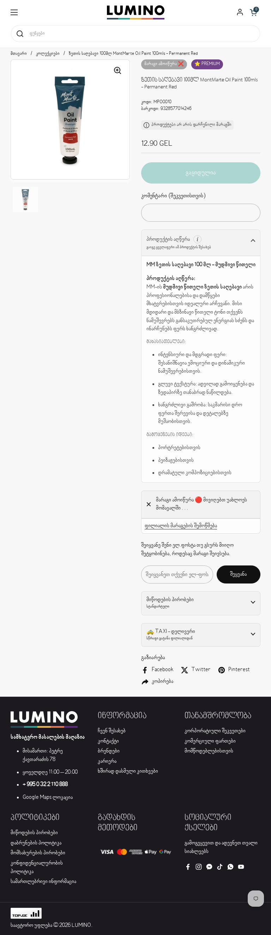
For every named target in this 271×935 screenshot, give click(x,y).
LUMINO (81, 925)
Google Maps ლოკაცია (48, 797)
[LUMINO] (135, 12)
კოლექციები (48, 53)
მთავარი (19, 53)
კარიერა (107, 761)
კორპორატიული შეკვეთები (215, 731)
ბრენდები (109, 751)
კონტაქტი (108, 741)
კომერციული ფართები (210, 741)
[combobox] (135, 33)
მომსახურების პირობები (38, 853)
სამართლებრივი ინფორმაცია (43, 881)
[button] (253, 12)
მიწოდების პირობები (34, 833)
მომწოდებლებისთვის (209, 751)
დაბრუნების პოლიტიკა (36, 843)
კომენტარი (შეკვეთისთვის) (173, 195)
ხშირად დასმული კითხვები (128, 771)
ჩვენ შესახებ (112, 731)
